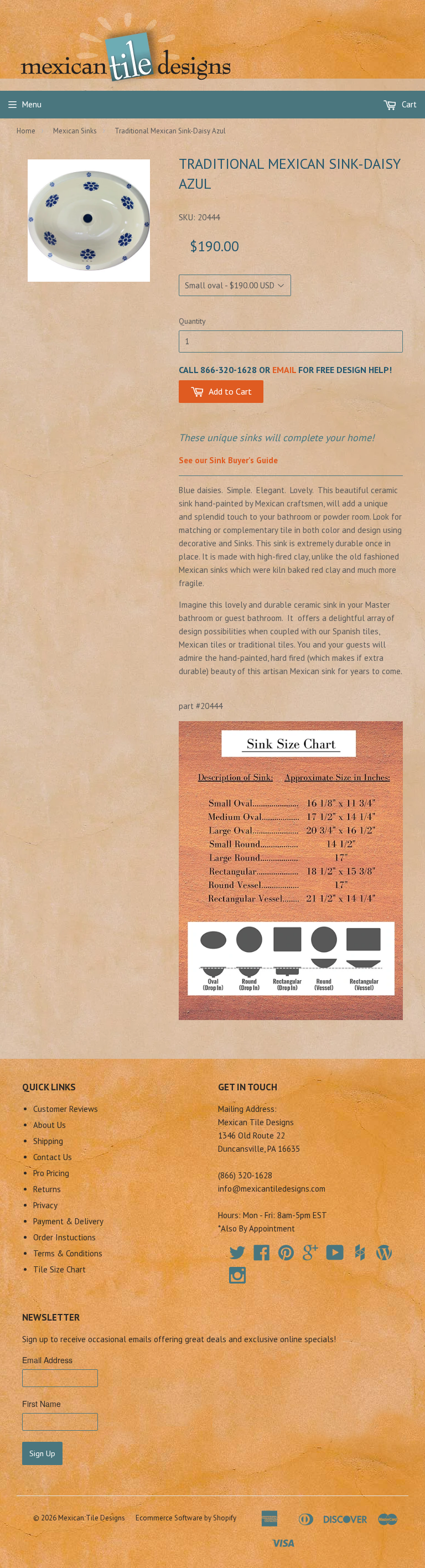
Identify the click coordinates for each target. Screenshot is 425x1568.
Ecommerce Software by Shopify (186, 1518)
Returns (47, 1189)
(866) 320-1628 (245, 1175)
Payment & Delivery (68, 1221)
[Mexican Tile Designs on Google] (310, 1256)
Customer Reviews (65, 1109)
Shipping (48, 1141)
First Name (41, 1403)
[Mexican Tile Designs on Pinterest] (286, 1256)
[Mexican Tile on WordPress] (384, 1252)
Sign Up (42, 1453)
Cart (408, 104)
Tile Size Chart (59, 1269)
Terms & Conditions (67, 1253)
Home (26, 131)
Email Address (47, 1359)
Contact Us (52, 1157)
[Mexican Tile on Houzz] (359, 1252)
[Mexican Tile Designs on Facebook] (261, 1256)
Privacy (45, 1205)
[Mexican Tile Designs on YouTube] (335, 1256)
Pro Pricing (51, 1173)
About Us (49, 1125)
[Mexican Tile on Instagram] (237, 1275)
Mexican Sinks (75, 131)
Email (284, 369)
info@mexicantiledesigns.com (271, 1188)
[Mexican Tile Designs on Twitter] (237, 1256)
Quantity (192, 321)
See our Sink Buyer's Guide (228, 460)
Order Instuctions (64, 1237)
